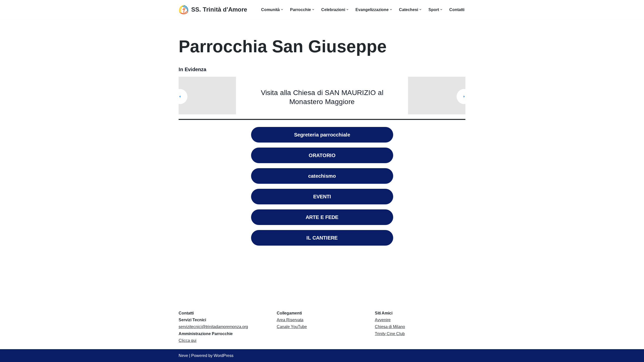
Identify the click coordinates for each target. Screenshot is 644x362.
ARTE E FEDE (322, 217)
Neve (183, 355)
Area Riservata (290, 320)
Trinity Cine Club (390, 334)
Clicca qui (187, 340)
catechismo (322, 176)
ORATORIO (322, 155)
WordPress (223, 355)
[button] (282, 10)
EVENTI (322, 196)
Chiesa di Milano (390, 327)
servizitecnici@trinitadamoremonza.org (213, 327)
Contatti (456, 10)
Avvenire (383, 320)
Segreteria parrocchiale (322, 135)
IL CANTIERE (322, 238)
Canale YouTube (292, 327)
